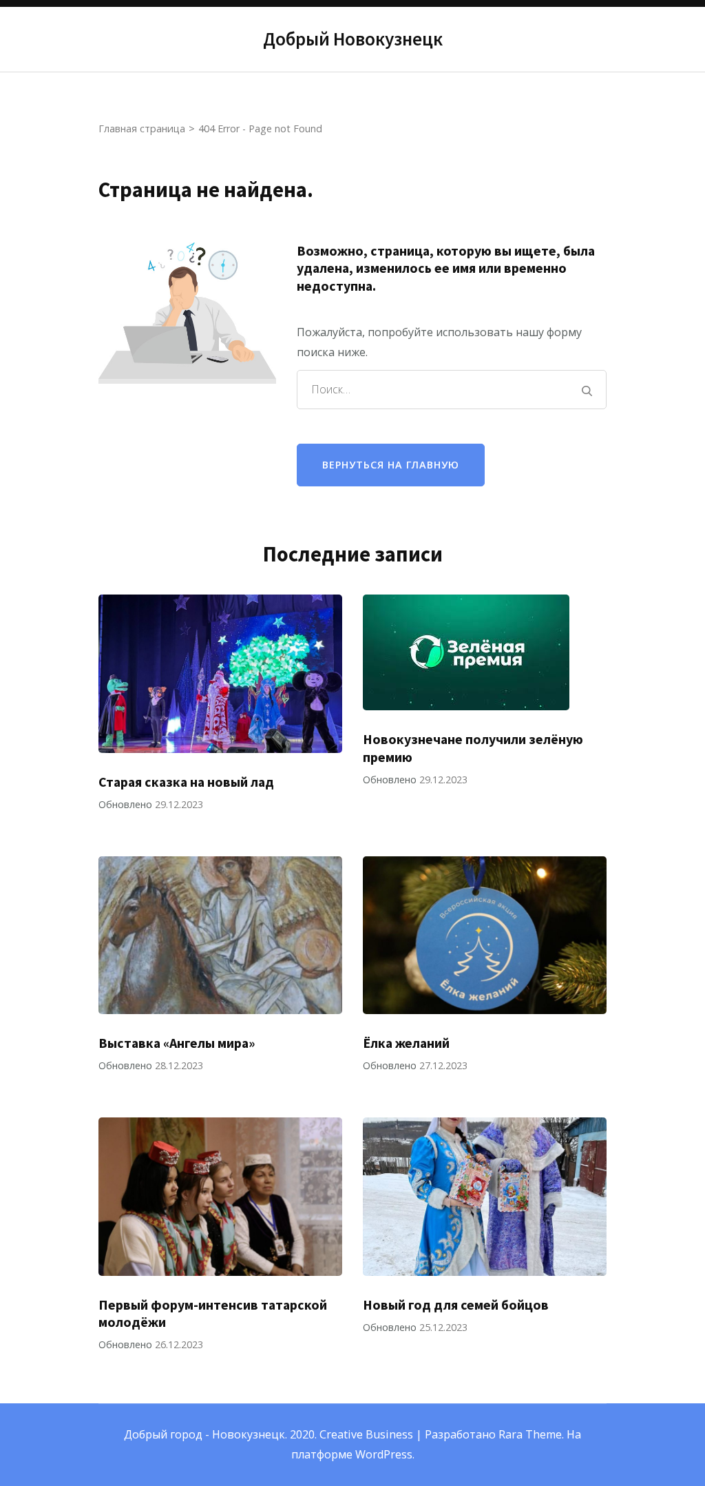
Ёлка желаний (406, 1043)
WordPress (383, 1454)
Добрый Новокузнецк (353, 38)
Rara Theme (530, 1434)
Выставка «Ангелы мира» (176, 1043)
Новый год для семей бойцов (456, 1305)
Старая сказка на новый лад (186, 782)
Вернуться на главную (390, 464)
